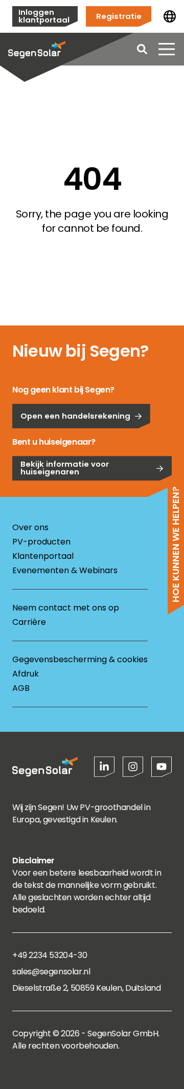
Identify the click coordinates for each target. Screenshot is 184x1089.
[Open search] (142, 49)
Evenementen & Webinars (65, 570)
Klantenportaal (43, 556)
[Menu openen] (166, 49)
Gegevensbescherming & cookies (80, 659)
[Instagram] (133, 766)
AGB (21, 688)
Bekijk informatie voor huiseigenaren (64, 468)
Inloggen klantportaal (44, 16)
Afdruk (25, 674)
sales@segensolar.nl (51, 971)
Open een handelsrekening (75, 415)
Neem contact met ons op (65, 608)
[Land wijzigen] (169, 16)
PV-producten (41, 542)
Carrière (29, 622)
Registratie (119, 16)
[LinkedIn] (104, 766)
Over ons (30, 527)
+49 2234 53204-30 (49, 955)
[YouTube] (161, 766)
